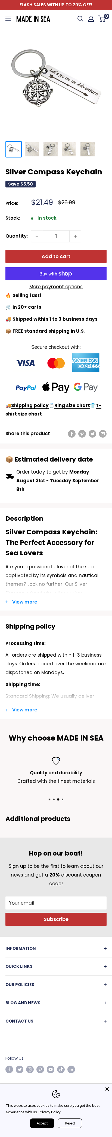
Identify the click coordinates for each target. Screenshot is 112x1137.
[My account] (91, 19)
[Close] (107, 1088)
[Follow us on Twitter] (19, 1070)
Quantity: (16, 236)
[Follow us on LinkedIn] (71, 1070)
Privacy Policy (50, 1111)
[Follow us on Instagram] (30, 1070)
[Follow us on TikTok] (61, 1070)
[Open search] (80, 19)
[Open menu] (8, 19)
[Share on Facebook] (72, 433)
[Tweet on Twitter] (92, 433)
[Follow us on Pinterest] (40, 1070)
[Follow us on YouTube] (50, 1070)
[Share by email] (103, 433)
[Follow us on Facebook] (9, 1070)
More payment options (56, 286)
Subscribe (56, 919)
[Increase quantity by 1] (75, 236)
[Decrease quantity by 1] (37, 236)
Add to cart (56, 256)
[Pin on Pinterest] (82, 433)
